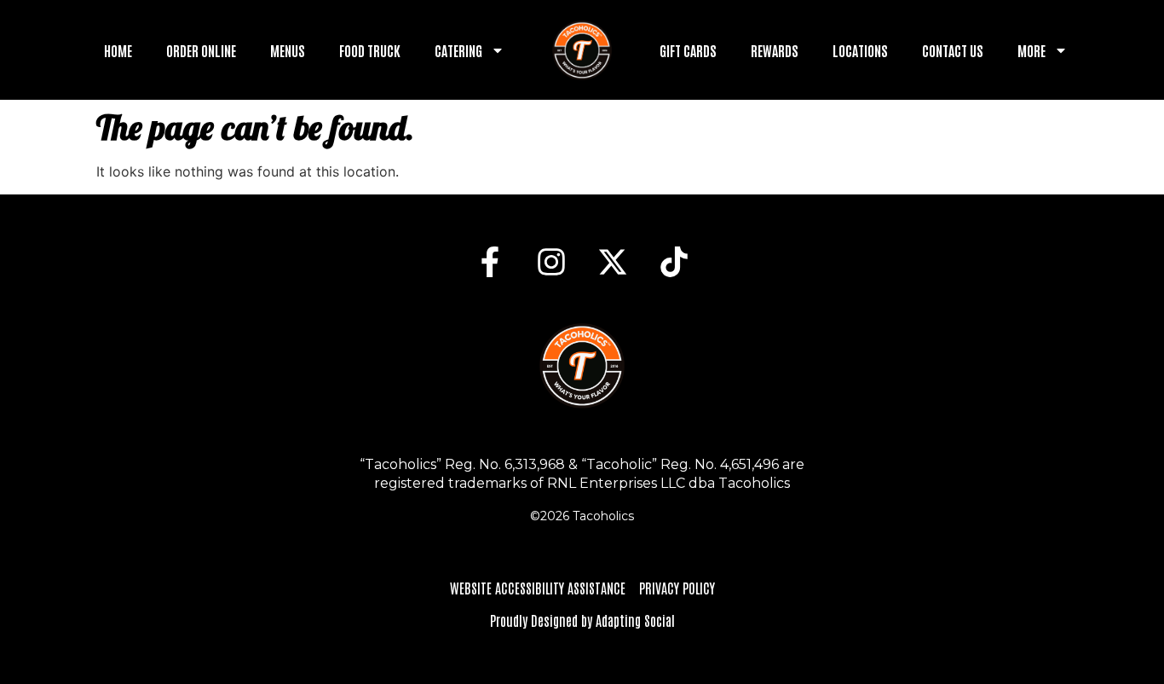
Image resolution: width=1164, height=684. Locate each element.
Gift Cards (688, 50)
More (1031, 50)
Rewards (774, 50)
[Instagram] (551, 261)
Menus (287, 50)
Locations (860, 50)
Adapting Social (635, 620)
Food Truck (369, 50)
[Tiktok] (674, 261)
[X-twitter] (612, 261)
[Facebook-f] (490, 261)
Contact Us (952, 50)
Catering (458, 50)
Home (118, 50)
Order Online (201, 50)
